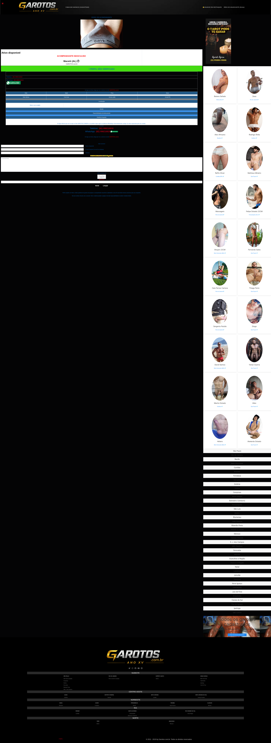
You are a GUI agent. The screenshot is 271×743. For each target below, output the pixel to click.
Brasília (109, 697)
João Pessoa (173, 705)
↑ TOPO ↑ (60, 739)
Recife (134, 705)
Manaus (171, 723)
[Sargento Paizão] (220, 315)
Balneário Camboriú (132, 715)
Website (88, 152)
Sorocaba (66, 685)
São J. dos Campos (68, 689)
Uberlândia (202, 680)
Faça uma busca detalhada (237, 634)
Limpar (105, 186)
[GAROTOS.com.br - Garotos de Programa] (38, 7)
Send (97, 186)
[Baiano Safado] (220, 85)
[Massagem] (220, 200)
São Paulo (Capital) (68, 678)
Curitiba (77, 713)
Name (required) (90, 146)
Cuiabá (154, 697)
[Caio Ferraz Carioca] (220, 276)
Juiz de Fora (203, 685)
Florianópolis (132, 713)
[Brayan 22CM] (220, 238)
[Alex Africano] (220, 123)
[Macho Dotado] (220, 391)
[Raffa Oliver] (220, 161)
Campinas (66, 680)
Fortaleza (97, 705)
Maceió (209, 705)
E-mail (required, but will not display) (95, 149)
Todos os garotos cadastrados (237, 621)
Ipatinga (202, 682)
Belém (98, 723)
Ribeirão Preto (67, 687)
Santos (65, 682)
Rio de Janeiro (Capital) (114, 678)
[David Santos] (220, 353)
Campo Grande (201, 697)
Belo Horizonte (203, 678)
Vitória (157, 678)
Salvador (61, 705)
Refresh (102, 179)
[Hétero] (220, 430)
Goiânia (66, 697)
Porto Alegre (190, 713)
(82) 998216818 (17, 77)
